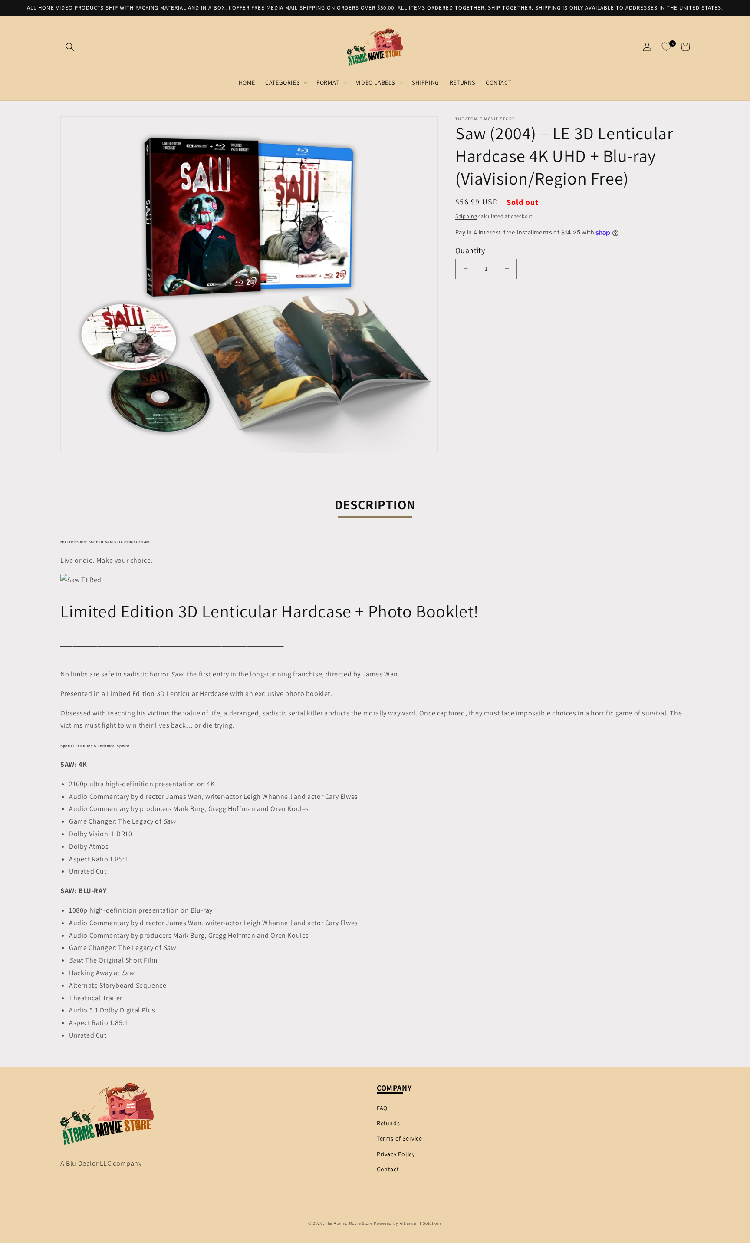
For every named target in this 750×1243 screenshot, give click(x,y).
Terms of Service (399, 1138)
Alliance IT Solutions (421, 1223)
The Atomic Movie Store (348, 1223)
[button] (69, 46)
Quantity (470, 250)
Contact (388, 1169)
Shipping (466, 216)
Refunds (388, 1123)
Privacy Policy (395, 1154)
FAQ (382, 1108)
